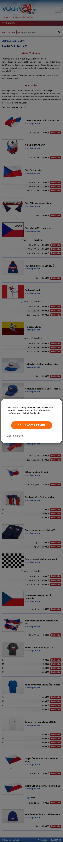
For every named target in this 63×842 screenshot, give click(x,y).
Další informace (15, 436)
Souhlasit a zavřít (31, 425)
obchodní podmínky (31, 413)
